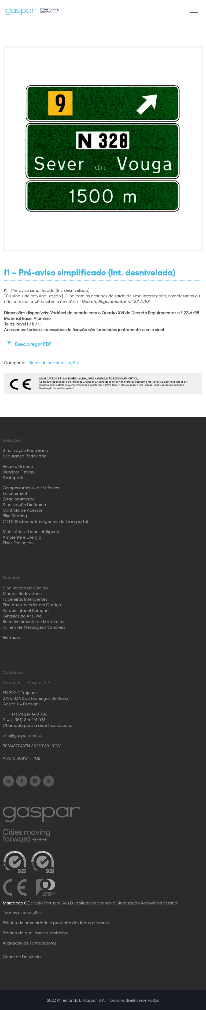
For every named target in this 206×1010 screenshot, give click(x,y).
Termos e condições (22, 912)
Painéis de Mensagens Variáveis (34, 627)
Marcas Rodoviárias (22, 593)
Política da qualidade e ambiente (36, 932)
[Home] (32, 13)
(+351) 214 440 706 (29, 714)
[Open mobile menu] (195, 11)
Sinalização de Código (25, 588)
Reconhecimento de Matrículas (33, 621)
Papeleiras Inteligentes (25, 599)
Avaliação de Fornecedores (29, 943)
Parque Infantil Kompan (26, 610)
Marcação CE (16, 903)
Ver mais (11, 637)
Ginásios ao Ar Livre (22, 616)
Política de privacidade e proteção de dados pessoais (56, 922)
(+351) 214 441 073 (28, 719)
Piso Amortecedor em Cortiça (32, 604)
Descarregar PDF (33, 343)
